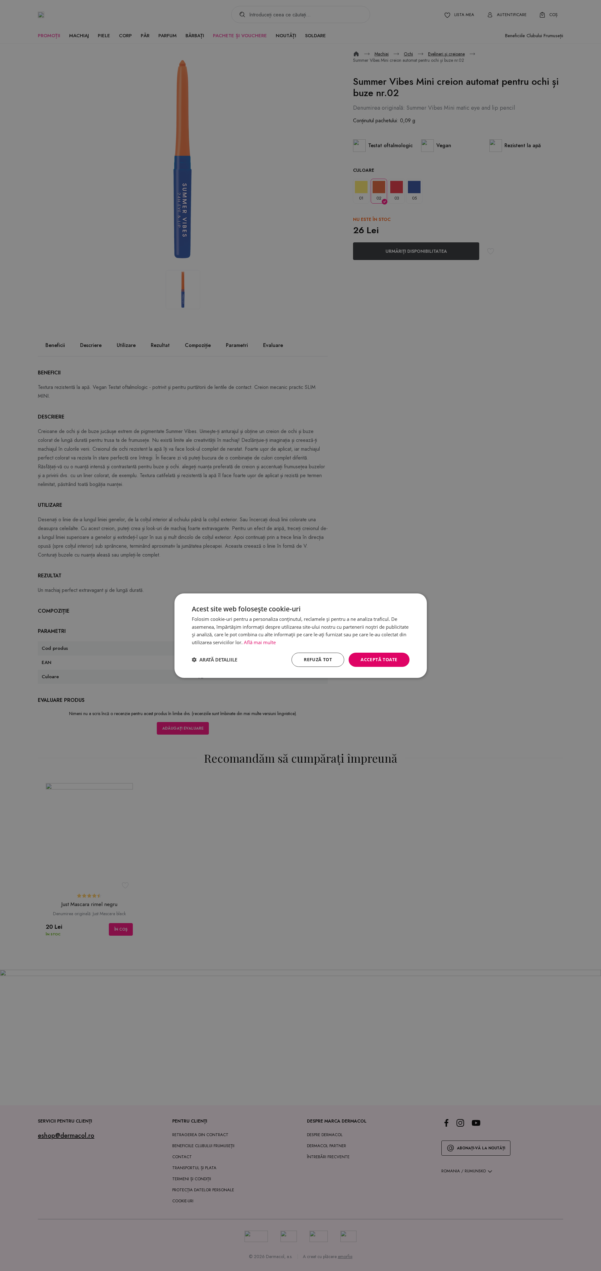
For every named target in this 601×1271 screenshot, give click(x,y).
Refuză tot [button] (318, 659)
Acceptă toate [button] (379, 659)
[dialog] (300, 635)
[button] (214, 659)
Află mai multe (260, 642)
